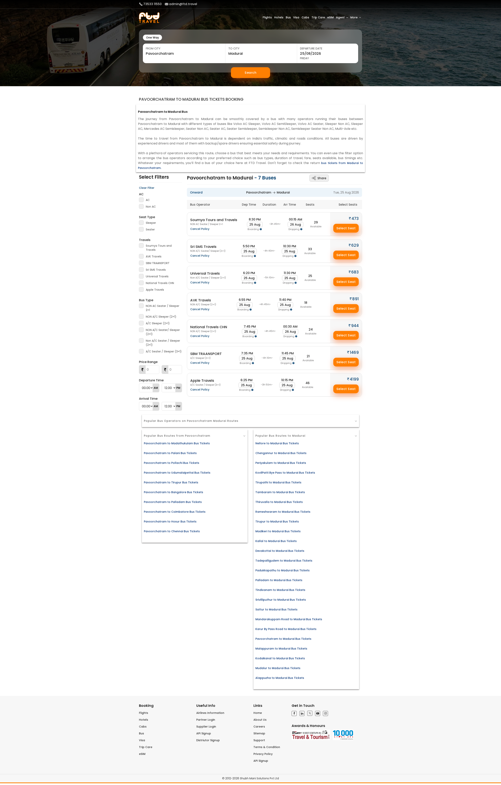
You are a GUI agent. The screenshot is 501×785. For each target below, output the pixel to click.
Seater (150, 229)
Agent (340, 17)
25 (310, 276)
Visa (296, 17)
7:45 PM (250, 326)
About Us (260, 720)
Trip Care (318, 17)
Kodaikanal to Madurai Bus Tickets (280, 658)
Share (321, 178)
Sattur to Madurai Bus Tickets (276, 609)
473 (355, 218)
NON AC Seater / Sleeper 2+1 (162, 308)
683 (355, 272)
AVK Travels (153, 256)
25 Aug (254, 224)
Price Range (148, 362)
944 (355, 325)
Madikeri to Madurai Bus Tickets (278, 531)
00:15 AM (295, 219)
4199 (354, 379)
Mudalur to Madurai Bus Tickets (277, 668)
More (354, 17)
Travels (144, 240)
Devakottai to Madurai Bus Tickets (279, 551)
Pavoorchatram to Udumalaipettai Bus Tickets (177, 473)
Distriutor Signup (208, 740)
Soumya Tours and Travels (159, 248)
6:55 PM (245, 300)
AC (141, 194)
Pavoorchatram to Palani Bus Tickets (170, 453)
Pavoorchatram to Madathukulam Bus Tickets (177, 443)
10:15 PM (287, 380)
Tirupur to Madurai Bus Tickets (277, 521)
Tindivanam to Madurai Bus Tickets (280, 590)
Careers (259, 727)
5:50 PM (249, 246)
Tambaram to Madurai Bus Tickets (280, 492)
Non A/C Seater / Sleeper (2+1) (163, 343)
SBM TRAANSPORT (157, 263)
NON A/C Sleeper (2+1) (161, 317)
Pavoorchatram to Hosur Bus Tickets (170, 521)
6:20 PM (249, 273)
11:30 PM (290, 273)
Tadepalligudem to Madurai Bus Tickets (283, 561)
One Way (152, 37)
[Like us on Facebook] (294, 713)
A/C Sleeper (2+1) (158, 323)
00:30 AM (290, 326)
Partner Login (205, 720)
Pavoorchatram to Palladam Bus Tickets (173, 502)
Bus (288, 17)
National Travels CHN (160, 283)
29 (316, 222)
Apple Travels (155, 290)
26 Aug (295, 224)
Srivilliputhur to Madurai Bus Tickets (280, 600)
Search (250, 72)
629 (355, 245)
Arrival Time (148, 398)
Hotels (278, 17)
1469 (354, 352)
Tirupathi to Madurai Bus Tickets (278, 482)
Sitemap (259, 733)
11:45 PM (288, 353)
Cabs (305, 17)
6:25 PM (246, 380)
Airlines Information (210, 713)
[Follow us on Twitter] (309, 713)
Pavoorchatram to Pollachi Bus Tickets (171, 463)
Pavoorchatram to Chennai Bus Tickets (172, 531)
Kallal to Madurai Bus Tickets (276, 541)
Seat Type (147, 217)
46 (307, 383)
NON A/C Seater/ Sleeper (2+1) (163, 332)
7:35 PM (247, 353)
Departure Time (151, 380)
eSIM (330, 17)
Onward (196, 192)
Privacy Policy (263, 754)
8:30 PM (255, 219)
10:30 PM (289, 246)
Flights (267, 17)
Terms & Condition (266, 747)
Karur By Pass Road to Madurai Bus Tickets (285, 629)
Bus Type (146, 300)
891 (355, 299)
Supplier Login (206, 727)
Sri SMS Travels (156, 270)
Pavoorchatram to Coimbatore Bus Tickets (174, 512)
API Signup (203, 733)
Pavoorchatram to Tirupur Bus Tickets (171, 482)
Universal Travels (157, 276)
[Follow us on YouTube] (317, 713)
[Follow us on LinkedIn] (302, 713)
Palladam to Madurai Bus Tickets (278, 580)
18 (305, 302)
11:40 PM (285, 300)
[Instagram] (325, 713)
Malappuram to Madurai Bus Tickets (281, 649)
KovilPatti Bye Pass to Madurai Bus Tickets (285, 473)
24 (311, 329)
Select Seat (346, 228)
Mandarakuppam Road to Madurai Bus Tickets (288, 619)
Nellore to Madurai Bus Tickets (277, 443)
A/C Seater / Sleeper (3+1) (164, 351)
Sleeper (151, 223)
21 (308, 356)
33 (310, 249)
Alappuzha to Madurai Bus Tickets (279, 678)
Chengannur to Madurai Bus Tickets (280, 453)
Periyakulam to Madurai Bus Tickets (280, 463)
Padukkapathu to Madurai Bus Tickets (282, 570)
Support (259, 740)
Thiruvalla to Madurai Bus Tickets (279, 502)
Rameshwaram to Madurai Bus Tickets (282, 512)
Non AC (151, 207)
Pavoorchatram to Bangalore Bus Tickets (173, 492)
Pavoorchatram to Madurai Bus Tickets (283, 639)
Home (257, 713)
